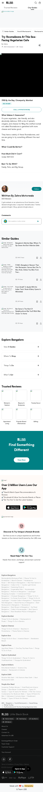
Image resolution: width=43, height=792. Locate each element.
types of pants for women (18, 698)
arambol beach (23, 638)
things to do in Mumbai (10, 619)
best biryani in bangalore (20, 607)
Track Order (6, 744)
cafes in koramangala (19, 609)
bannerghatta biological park (12, 578)
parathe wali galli (8, 677)
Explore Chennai (8, 626)
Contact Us (5, 732)
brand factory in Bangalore (24, 603)
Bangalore (9, 703)
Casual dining (33, 703)
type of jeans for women (18, 692)
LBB (3, 703)
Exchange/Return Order (10, 741)
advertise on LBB (7, 735)
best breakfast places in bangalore (23, 611)
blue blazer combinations (18, 689)
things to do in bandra (16, 621)
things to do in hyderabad (11, 658)
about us (5, 726)
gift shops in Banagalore (16, 583)
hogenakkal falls (17, 589)
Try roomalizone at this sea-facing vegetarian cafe (20, 707)
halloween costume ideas (16, 696)
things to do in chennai (10, 629)
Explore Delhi (6, 674)
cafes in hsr (15, 585)
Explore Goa (6, 636)
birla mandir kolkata (9, 668)
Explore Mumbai (8, 616)
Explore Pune (6, 645)
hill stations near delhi (24, 677)
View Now (22, 460)
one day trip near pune (24, 648)
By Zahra (5, 44)
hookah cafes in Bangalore (21, 600)
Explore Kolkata (7, 665)
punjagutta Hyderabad (22, 660)
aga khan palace (7, 648)
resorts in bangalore (18, 591)
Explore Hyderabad (9, 655)
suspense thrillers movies (11, 687)
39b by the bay (8, 705)
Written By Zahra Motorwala (18, 195)
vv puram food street (18, 598)
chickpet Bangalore (18, 596)
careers (4, 729)
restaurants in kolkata (17, 670)
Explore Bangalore (8, 575)
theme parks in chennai (20, 631)
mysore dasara (17, 580)
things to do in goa (9, 638)
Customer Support (8, 747)
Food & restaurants (21, 703)
